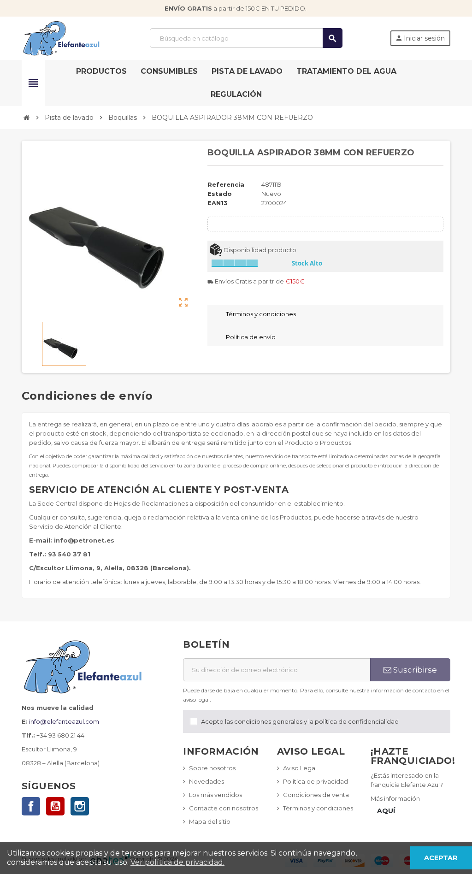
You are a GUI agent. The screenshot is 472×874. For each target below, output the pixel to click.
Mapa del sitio (209, 821)
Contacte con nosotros (223, 808)
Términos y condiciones (318, 808)
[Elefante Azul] (62, 37)
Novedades (206, 781)
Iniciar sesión (420, 38)
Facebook (31, 806)
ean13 (217, 203)
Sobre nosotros (212, 768)
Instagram (80, 806)
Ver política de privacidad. (177, 862)
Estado (219, 193)
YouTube (55, 806)
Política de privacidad (315, 781)
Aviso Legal (300, 768)
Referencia (225, 184)
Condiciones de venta (316, 794)
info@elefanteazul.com (64, 721)
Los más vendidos (215, 794)
